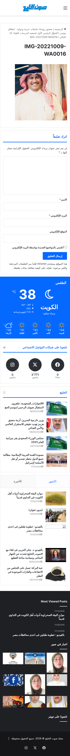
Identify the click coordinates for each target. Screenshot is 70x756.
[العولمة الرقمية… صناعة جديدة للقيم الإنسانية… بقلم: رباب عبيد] (57, 663)
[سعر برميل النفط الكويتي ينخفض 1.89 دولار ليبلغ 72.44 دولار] (13, 702)
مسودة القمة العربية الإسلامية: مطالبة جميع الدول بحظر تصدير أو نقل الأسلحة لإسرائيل (23, 458)
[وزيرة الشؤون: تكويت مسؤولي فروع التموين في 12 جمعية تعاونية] (57, 680)
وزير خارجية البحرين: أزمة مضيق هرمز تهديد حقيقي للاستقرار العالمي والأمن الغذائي (24, 423)
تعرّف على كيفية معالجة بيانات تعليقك (32, 267)
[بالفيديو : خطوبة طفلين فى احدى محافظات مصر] (56, 535)
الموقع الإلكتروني (58, 231)
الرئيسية (59, 29)
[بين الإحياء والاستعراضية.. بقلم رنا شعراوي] (35, 702)
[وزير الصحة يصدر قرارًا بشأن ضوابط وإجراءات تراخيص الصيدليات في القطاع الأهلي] (57, 702)
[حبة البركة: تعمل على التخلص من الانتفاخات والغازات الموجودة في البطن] (56, 574)
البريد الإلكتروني (58, 215)
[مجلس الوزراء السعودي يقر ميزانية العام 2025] (56, 443)
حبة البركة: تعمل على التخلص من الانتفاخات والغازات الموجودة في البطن (25, 571)
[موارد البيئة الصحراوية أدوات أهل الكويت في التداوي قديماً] (56, 498)
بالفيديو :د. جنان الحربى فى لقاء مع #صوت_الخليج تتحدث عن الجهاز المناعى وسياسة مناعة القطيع (24, 553)
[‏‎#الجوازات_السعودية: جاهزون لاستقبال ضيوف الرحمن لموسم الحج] (56, 409)
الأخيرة (18, 481)
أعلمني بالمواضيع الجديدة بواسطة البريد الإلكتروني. (38, 247)
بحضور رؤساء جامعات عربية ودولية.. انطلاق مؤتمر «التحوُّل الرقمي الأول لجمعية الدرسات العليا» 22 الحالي (37, 33)
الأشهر (52, 481)
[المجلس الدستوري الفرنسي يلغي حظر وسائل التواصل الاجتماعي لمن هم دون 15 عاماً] (13, 680)
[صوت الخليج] (35, 8)
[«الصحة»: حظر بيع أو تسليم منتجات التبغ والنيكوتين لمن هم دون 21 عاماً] (13, 658)
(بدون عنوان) (36, 509)
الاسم (63, 199)
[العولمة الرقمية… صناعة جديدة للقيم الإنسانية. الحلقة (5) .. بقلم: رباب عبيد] (35, 684)
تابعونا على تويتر (57, 716)
